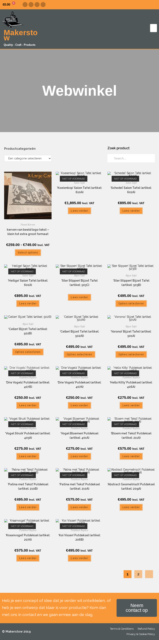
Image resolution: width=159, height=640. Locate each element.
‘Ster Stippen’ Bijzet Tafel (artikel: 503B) (131, 283)
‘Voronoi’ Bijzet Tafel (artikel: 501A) (131, 333)
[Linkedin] (43, 4)
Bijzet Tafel (79, 275)
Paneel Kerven (28, 224)
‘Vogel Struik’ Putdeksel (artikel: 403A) (28, 435)
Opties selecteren (131, 303)
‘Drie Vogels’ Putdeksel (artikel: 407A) (79, 384)
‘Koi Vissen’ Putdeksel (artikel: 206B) (79, 537)
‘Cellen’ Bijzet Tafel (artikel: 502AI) (79, 333)
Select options (28, 252)
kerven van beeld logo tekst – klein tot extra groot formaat (28, 232)
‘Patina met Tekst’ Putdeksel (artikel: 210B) (28, 486)
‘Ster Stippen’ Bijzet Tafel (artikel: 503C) (79, 283)
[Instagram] (31, 4)
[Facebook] (25, 4)
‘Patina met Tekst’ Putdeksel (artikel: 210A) (79, 486)
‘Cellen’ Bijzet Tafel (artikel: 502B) (28, 331)
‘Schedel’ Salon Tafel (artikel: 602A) (131, 190)
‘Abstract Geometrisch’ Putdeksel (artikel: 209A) (131, 486)
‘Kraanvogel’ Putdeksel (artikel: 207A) (28, 537)
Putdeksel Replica (27, 377)
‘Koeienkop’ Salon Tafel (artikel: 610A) (79, 190)
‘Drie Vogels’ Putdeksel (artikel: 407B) (28, 384)
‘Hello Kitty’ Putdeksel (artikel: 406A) (131, 384)
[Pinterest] (37, 4)
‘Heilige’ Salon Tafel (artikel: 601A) (28, 283)
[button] (153, 28)
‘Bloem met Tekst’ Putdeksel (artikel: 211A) (131, 435)
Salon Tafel (79, 182)
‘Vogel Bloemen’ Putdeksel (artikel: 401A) (79, 435)
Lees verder (79, 210)
